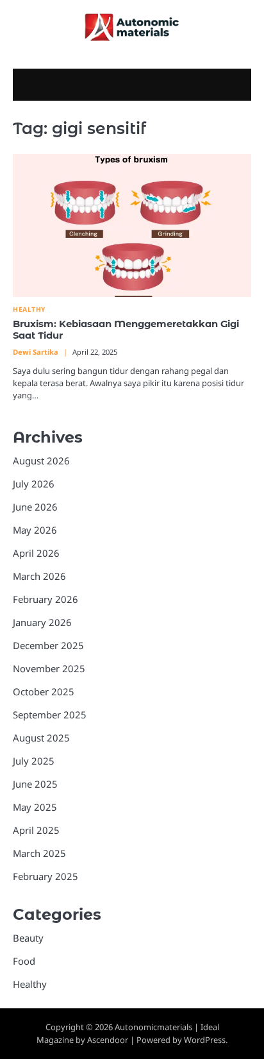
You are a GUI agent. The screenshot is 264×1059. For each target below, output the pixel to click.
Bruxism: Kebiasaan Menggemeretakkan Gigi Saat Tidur (126, 329)
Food (24, 960)
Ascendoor (107, 1040)
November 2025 (49, 668)
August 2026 (41, 460)
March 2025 (39, 853)
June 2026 (35, 506)
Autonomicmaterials (153, 1027)
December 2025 (48, 645)
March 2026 (39, 576)
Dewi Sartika (35, 352)
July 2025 (33, 760)
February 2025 (45, 876)
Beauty (28, 937)
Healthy (29, 309)
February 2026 (45, 599)
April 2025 (36, 830)
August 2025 (41, 737)
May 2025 (35, 807)
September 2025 (50, 714)
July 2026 (33, 483)
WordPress (205, 1040)
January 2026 (42, 622)
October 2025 (43, 691)
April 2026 (36, 552)
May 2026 (35, 529)
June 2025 (35, 783)
